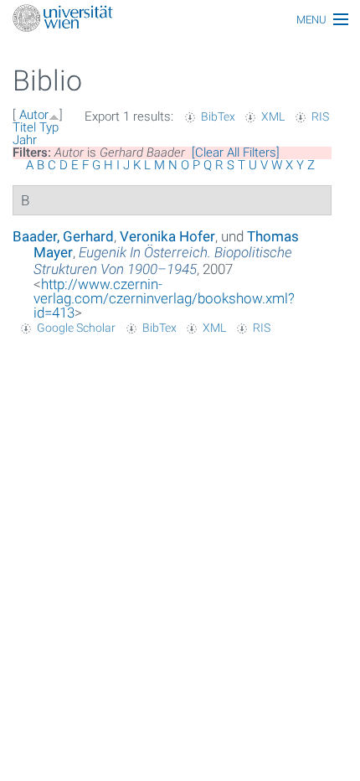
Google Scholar (76, 327)
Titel (24, 127)
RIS (320, 116)
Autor (34, 114)
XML (273, 116)
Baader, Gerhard (63, 236)
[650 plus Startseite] (180, 19)
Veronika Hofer (167, 236)
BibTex (218, 116)
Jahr (25, 139)
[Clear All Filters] (236, 152)
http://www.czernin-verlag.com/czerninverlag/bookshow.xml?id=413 (164, 298)
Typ (49, 127)
